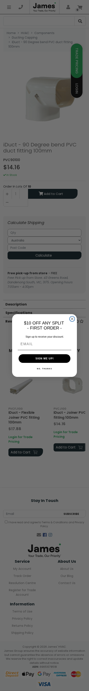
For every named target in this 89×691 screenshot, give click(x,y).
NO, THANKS (44, 369)
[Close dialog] (72, 318)
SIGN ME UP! (44, 358)
